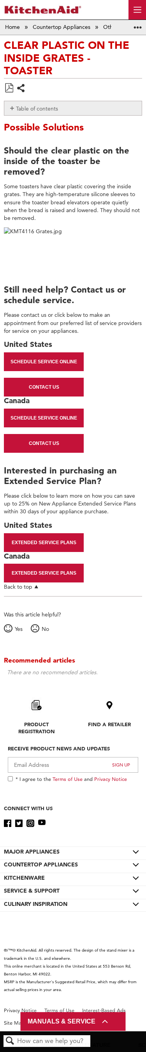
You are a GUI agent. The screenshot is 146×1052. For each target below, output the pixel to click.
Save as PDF (9, 88)
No (45, 628)
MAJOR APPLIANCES (32, 851)
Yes (18, 628)
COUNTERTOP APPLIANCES (41, 864)
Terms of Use (68, 779)
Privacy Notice (110, 779)
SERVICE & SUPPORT (32, 890)
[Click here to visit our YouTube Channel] (42, 823)
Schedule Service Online (44, 361)
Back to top (18, 586)
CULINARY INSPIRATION (35, 903)
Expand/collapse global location (138, 25)
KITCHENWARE (24, 877)
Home (13, 26)
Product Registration (36, 727)
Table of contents (37, 108)
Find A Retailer (109, 724)
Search (10, 1041)
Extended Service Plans (44, 542)
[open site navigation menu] (137, 10)
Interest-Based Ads (104, 1010)
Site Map (14, 1023)
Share (21, 89)
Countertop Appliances (62, 26)
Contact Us (44, 387)
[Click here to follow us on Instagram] (30, 823)
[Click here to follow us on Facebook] (7, 823)
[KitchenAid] (43, 10)
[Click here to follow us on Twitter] (19, 823)
